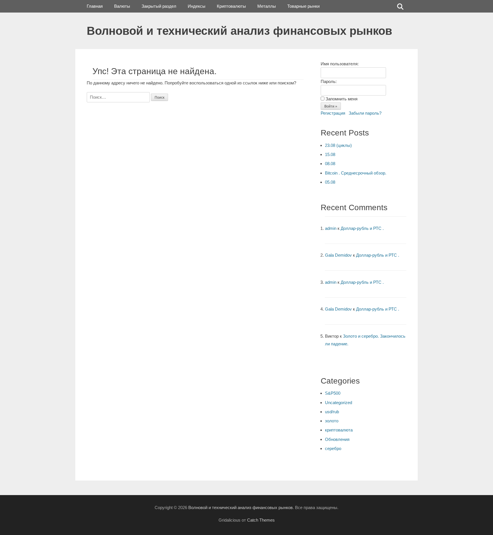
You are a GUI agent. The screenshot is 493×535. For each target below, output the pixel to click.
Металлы (266, 6)
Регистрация (333, 113)
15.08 (330, 154)
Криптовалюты (231, 6)
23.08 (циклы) (338, 145)
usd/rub (332, 411)
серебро (333, 448)
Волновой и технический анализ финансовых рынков (239, 31)
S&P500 (332, 393)
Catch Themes (261, 520)
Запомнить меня (341, 98)
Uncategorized (338, 402)
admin (330, 228)
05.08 (330, 182)
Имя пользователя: (340, 63)
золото (331, 420)
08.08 (330, 163)
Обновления (337, 439)
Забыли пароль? (365, 113)
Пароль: (329, 81)
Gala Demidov (338, 255)
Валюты (122, 6)
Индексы (196, 6)
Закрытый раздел (159, 6)
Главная (95, 6)
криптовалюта (339, 429)
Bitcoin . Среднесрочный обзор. (355, 173)
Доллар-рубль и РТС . (362, 228)
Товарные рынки (303, 6)
